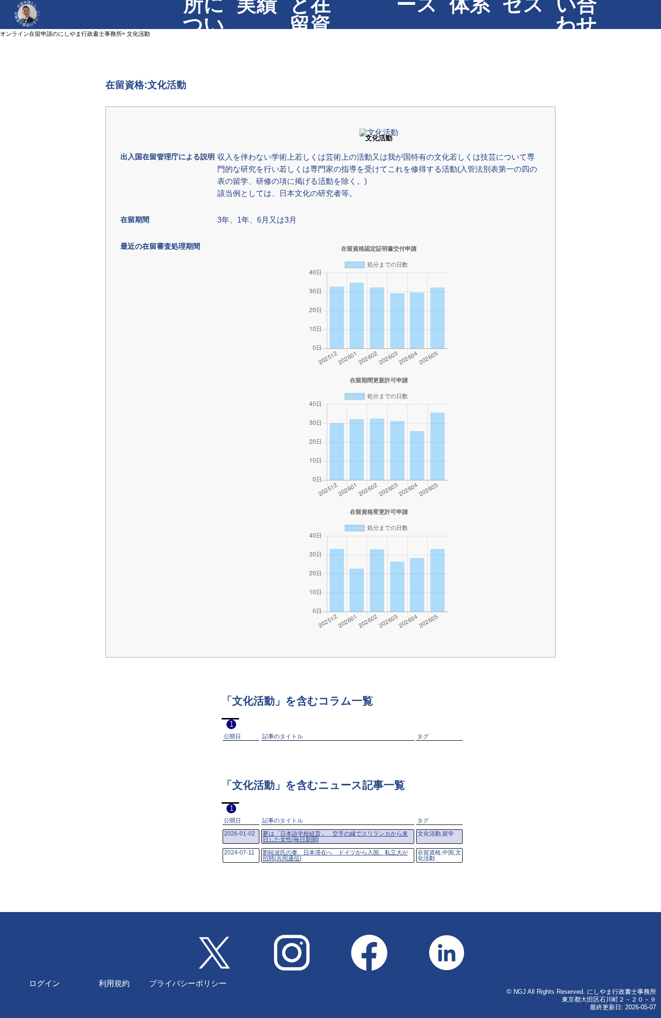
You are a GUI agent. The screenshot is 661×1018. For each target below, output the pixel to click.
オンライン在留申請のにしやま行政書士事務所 (61, 33)
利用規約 (114, 983)
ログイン (44, 983)
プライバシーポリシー (187, 983)
